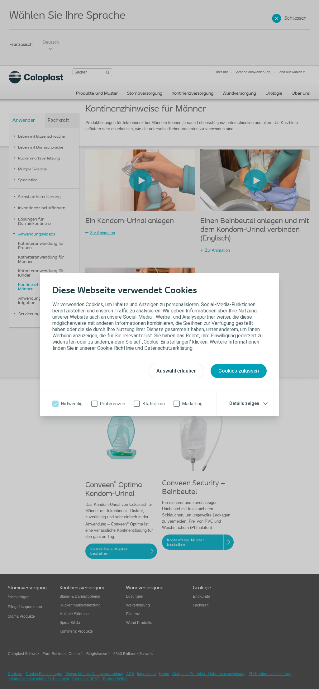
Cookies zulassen (238, 371)
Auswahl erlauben (176, 371)
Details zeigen (244, 403)
